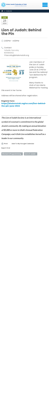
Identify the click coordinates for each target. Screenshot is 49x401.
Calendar (9, 11)
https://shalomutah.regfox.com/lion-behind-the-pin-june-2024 (23, 104)
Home (2, 11)
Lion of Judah (30, 154)
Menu (45, 5)
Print (6, 144)
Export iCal (5, 148)
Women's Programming (11, 154)
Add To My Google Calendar (23, 144)
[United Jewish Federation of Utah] (14, 5)
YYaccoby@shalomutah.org (16, 55)
